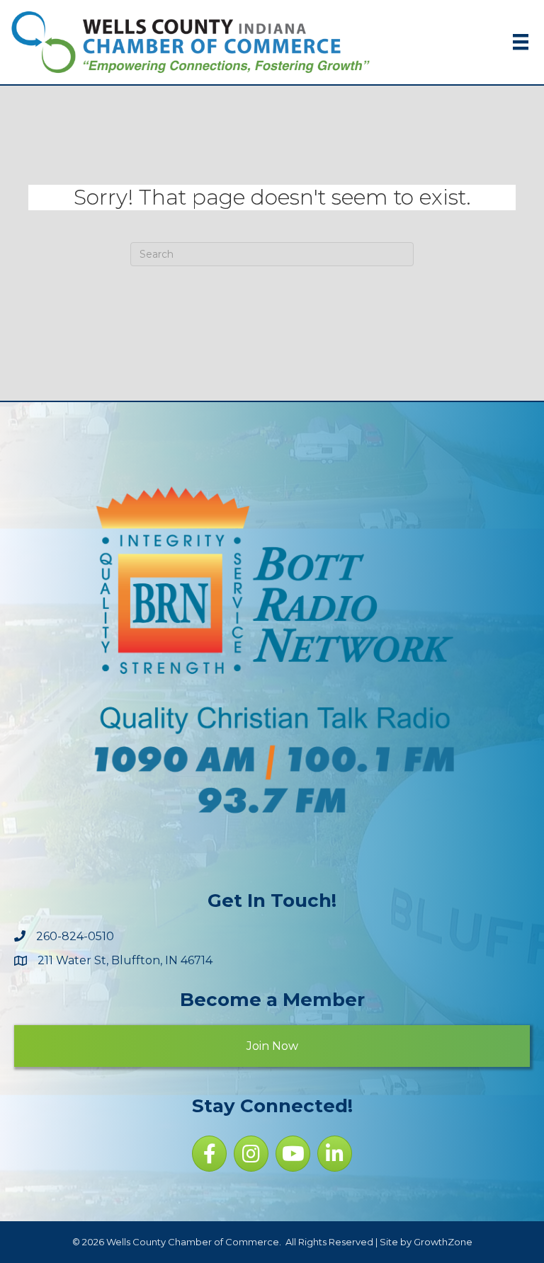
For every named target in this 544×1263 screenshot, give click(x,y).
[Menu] (520, 41)
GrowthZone (443, 1241)
